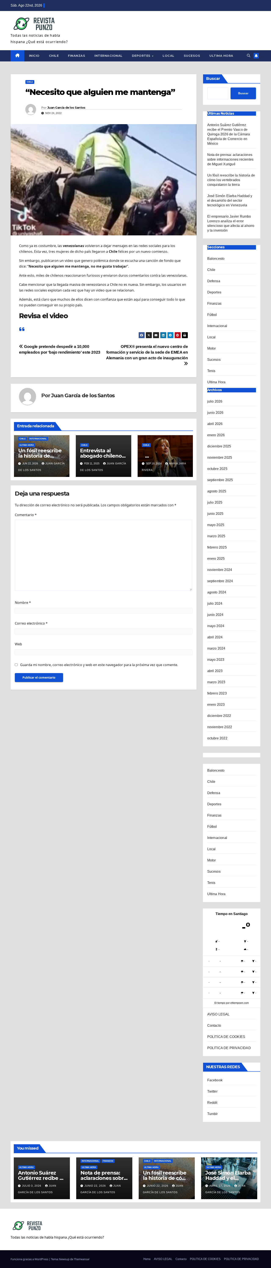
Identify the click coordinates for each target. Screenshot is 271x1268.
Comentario (26, 514)
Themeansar (82, 1259)
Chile (54, 56)
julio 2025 (215, 502)
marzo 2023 (216, 682)
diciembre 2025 (219, 446)
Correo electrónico (31, 623)
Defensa (213, 281)
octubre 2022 (217, 738)
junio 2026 (215, 412)
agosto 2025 (216, 491)
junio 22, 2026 (95, 1185)
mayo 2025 (215, 525)
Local (168, 56)
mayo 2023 (215, 659)
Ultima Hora (221, 56)
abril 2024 (215, 637)
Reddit (212, 1102)
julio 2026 (215, 401)
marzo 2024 (216, 648)
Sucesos (192, 56)
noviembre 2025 (219, 457)
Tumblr (212, 1114)
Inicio (34, 56)
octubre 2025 (217, 469)
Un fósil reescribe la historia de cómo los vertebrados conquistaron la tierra (231, 180)
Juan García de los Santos (66, 108)
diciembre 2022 (219, 716)
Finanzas (76, 56)
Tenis (211, 371)
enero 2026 (216, 435)
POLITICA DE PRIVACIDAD (229, 1048)
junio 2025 (215, 513)
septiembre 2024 (220, 581)
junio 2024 (215, 615)
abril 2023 (215, 671)
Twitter (212, 1091)
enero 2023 (216, 704)
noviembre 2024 (219, 570)
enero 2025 (216, 558)
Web (18, 644)
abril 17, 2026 (220, 1185)
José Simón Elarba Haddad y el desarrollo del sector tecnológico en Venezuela (229, 200)
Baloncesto (216, 258)
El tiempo (219, 1002)
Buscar (213, 78)
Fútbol (212, 315)
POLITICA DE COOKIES (226, 1037)
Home (147, 1259)
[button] (248, 55)
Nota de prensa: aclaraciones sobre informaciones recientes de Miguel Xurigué (230, 159)
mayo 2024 (215, 626)
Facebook (215, 1080)
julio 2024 (215, 603)
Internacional (108, 56)
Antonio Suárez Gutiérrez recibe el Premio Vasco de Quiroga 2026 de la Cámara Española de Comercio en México (228, 134)
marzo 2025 (216, 536)
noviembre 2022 (219, 727)
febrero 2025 (217, 547)
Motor (211, 348)
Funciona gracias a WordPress (30, 1259)
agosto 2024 (216, 592)
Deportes (142, 56)
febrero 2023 (217, 693)
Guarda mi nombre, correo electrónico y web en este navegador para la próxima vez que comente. (99, 664)
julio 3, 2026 (32, 1185)
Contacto (214, 1025)
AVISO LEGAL (218, 1014)
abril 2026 (215, 424)
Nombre (23, 602)
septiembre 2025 (220, 480)
